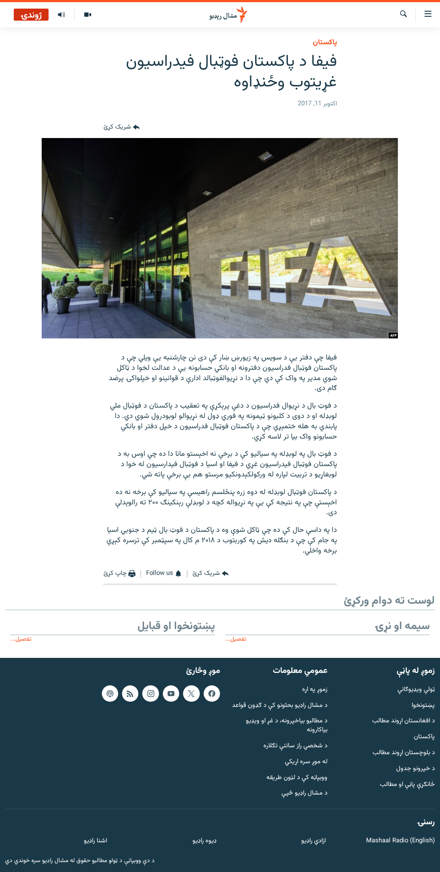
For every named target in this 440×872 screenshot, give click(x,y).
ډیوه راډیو (204, 841)
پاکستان (325, 42)
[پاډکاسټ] (110, 693)
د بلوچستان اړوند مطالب (404, 753)
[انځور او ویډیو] (87, 15)
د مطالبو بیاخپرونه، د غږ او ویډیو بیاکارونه (286, 726)
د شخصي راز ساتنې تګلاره (295, 746)
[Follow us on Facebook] (212, 693)
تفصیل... (235, 639)
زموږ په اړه (314, 689)
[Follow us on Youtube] (171, 693)
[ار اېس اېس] (130, 693)
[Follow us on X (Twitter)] (191, 693)
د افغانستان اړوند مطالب (403, 721)
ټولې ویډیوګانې (416, 689)
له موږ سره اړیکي (306, 762)
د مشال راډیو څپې (304, 793)
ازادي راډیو (313, 841)
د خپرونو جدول (415, 769)
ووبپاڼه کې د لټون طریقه (296, 777)
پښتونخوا (423, 705)
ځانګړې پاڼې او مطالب (407, 784)
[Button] (122, 128)
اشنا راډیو (95, 841)
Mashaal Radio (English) (400, 841)
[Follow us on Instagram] (150, 693)
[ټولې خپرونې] (61, 15)
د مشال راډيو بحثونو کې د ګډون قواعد (279, 705)
